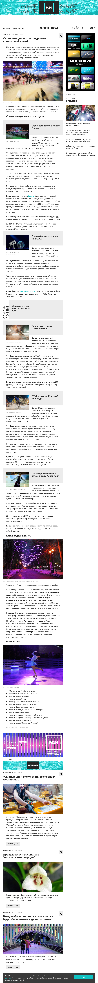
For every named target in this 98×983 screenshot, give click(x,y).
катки (12, 727)
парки (8, 727)
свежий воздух (23, 727)
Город (21, 34)
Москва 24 (49, 28)
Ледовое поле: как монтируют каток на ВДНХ (21, 308)
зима (16, 727)
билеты (31, 196)
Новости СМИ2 (7, 760)
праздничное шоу (27, 291)
